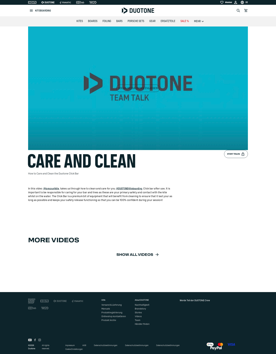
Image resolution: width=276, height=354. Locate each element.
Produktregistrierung (111, 313)
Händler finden (142, 324)
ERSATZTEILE (168, 21)
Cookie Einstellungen (74, 349)
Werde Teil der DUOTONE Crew (195, 300)
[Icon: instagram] (39, 340)
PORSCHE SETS (136, 21)
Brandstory (140, 309)
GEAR (152, 21)
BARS (119, 21)
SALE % (184, 21)
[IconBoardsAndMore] (31, 301)
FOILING (107, 21)
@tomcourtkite (51, 188)
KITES (80, 21)
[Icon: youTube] (30, 340)
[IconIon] (32, 2)
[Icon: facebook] (35, 340)
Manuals (105, 309)
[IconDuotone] (48, 2)
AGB (84, 345)
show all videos (134, 254)
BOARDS (92, 21)
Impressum (70, 345)
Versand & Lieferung (111, 305)
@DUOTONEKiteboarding (129, 188)
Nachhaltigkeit (142, 305)
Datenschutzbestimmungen (105, 345)
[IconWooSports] (92, 2)
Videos (138, 316)
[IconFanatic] (65, 2)
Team (137, 320)
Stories (138, 313)
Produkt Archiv (108, 320)
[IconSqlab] (80, 2)
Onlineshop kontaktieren (113, 316)
